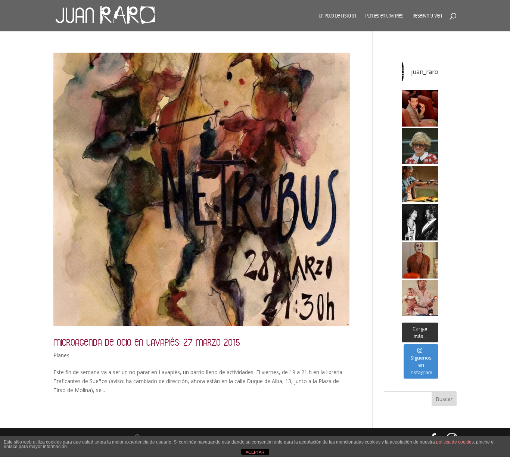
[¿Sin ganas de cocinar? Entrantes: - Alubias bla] (420, 298)
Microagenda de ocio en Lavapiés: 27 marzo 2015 (146, 342)
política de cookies (455, 442)
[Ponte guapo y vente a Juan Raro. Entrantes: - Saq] (420, 260)
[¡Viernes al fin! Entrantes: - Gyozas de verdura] (420, 222)
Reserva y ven (427, 15)
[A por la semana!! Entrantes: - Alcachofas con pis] (420, 184)
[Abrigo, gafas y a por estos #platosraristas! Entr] (420, 146)
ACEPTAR (255, 452)
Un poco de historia (337, 15)
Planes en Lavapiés (384, 15)
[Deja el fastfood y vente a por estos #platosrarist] (420, 108)
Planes (61, 355)
